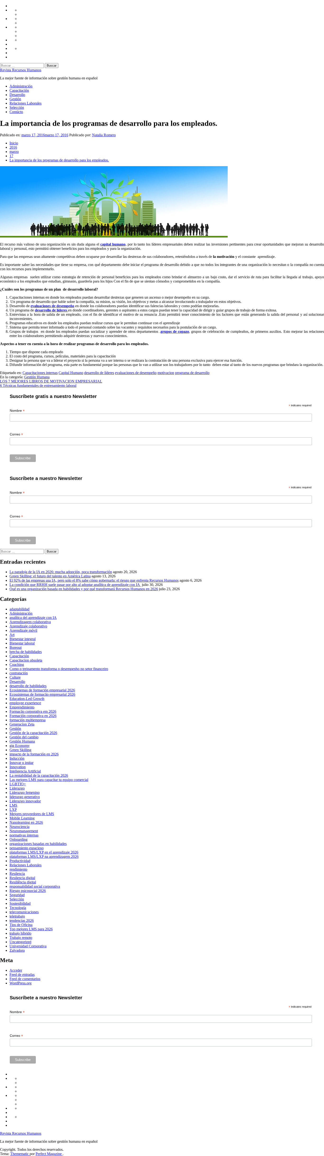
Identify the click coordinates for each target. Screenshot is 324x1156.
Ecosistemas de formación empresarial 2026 (42, 690)
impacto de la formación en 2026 (34, 754)
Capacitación (19, 90)
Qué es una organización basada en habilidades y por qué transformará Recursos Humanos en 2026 (83, 589)
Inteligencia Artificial (25, 771)
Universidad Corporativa (27, 946)
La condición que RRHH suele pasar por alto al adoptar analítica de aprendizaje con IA (75, 585)
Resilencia (17, 874)
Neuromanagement (23, 831)
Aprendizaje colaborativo (28, 626)
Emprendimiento (21, 707)
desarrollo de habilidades (27, 686)
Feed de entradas (22, 975)
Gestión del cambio (23, 737)
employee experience (25, 703)
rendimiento (18, 869)
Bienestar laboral (22, 643)
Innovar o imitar (21, 763)
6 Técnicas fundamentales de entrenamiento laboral (38, 386)
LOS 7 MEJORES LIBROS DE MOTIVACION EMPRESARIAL (51, 381)
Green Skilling (20, 750)
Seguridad (17, 895)
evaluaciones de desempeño (52, 306)
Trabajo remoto (20, 938)
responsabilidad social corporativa (34, 886)
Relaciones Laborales (25, 103)
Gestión (15, 99)
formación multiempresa (27, 720)
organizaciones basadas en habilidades (38, 844)
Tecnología (17, 908)
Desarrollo (17, 95)
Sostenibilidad (20, 903)
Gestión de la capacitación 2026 (33, 733)
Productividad (19, 861)
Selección (16, 107)
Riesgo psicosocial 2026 (27, 891)
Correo (16, 434)
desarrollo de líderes (99, 373)
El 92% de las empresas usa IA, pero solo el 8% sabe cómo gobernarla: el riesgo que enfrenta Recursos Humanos (94, 580)
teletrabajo (17, 916)
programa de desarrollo (192, 373)
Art (11, 635)
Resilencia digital (22, 878)
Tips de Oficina (20, 925)
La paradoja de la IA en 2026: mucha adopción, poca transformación (60, 572)
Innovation (17, 767)
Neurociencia (19, 827)
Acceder (15, 970)
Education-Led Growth (26, 699)
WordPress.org (20, 983)
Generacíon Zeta (21, 724)
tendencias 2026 (21, 920)
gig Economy (19, 746)
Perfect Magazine (49, 1154)
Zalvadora (17, 950)
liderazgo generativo (24, 797)
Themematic (20, 1154)
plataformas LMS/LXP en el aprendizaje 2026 (43, 852)
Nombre (17, 410)
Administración (20, 86)
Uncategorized (20, 942)
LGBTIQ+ (17, 784)
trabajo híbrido (20, 933)
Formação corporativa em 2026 (32, 711)
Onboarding (18, 839)
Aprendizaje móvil (23, 630)
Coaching (16, 665)
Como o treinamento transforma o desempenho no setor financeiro (58, 669)
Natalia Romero (104, 135)
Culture (15, 677)
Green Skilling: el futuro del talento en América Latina (50, 576)
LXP (13, 810)
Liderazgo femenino (24, 792)
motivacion (165, 373)
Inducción (16, 758)
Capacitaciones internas (40, 373)
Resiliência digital (22, 882)
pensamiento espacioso (26, 848)
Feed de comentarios (24, 979)
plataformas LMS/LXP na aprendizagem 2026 (44, 856)
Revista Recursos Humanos (20, 70)
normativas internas (23, 835)
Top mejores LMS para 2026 (31, 929)
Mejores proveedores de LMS (31, 814)
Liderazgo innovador (25, 801)
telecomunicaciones (24, 912)
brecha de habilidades (25, 652)
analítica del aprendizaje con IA (33, 618)
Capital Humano (71, 373)
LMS (13, 805)
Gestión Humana (37, 377)
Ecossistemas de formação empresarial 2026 (42, 694)
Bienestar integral (22, 639)
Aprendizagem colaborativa (30, 622)
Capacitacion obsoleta (25, 660)
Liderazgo (17, 788)
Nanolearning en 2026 (26, 822)
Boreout (15, 647)
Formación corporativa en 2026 (32, 716)
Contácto (16, 112)
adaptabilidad (19, 609)
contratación (18, 673)
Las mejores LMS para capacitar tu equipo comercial (48, 780)
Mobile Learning (22, 818)
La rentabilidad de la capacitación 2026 (38, 775)
